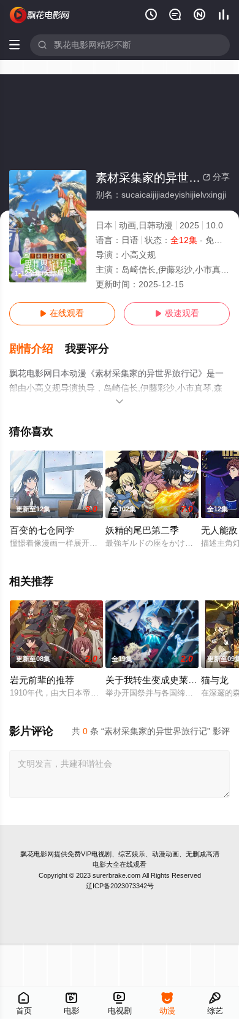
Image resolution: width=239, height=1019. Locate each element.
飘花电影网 (37, 854)
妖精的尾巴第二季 (142, 530)
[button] (37, 349)
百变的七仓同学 (42, 530)
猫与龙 (215, 680)
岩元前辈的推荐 (42, 680)
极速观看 (177, 313)
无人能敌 (219, 530)
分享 (216, 177)
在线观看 (62, 313)
